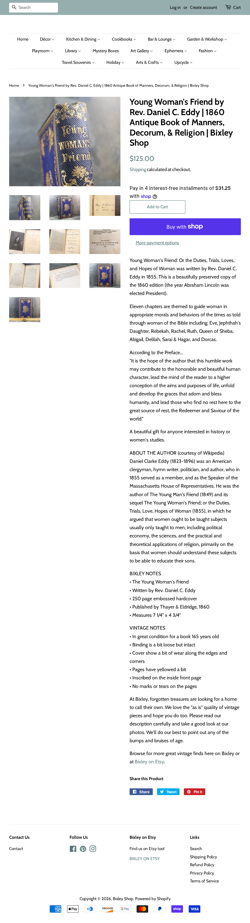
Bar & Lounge (160, 39)
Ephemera (174, 50)
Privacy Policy (202, 872)
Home (22, 39)
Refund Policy (202, 864)
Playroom (41, 50)
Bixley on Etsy (149, 762)
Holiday (113, 62)
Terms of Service (204, 880)
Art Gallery (140, 50)
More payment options (157, 242)
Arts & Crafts (148, 62)
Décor (46, 39)
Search (196, 848)
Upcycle (182, 62)
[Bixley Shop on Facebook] (73, 850)
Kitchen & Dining (81, 39)
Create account (203, 7)
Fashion (206, 50)
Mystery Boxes (106, 50)
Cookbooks (122, 39)
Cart (237, 7)
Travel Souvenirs (77, 62)
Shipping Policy (203, 856)
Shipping (138, 169)
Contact (16, 848)
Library (71, 50)
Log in (175, 7)
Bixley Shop (123, 898)
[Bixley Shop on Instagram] (92, 850)
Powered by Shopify (153, 898)
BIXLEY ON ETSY (145, 858)
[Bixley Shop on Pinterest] (83, 850)
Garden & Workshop (205, 39)
